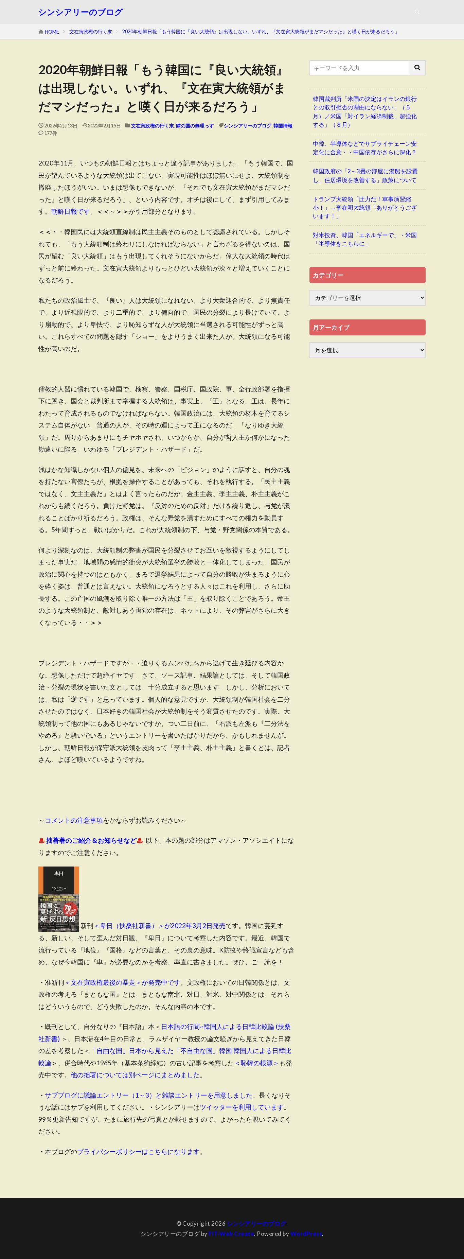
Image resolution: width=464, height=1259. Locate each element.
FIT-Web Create (231, 1233)
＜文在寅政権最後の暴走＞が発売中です (122, 982)
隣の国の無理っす (195, 125)
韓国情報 (282, 125)
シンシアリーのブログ (80, 12)
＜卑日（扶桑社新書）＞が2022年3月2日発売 (159, 926)
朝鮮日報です (70, 211)
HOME (52, 32)
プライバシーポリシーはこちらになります (138, 1151)
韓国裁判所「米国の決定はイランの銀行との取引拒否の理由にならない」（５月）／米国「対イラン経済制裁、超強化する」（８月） (365, 111)
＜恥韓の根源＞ (256, 1063)
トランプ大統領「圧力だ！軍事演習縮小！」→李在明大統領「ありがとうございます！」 (365, 207)
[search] (417, 67)
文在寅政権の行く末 (90, 31)
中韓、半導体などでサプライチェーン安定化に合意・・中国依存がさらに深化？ (365, 148)
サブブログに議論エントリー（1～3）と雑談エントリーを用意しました (148, 1095)
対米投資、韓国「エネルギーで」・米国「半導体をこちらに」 (365, 239)
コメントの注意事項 (74, 820)
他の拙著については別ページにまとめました (135, 1075)
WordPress (306, 1233)
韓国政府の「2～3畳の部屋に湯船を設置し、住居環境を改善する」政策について (365, 175)
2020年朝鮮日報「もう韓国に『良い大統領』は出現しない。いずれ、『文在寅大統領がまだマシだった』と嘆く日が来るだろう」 (260, 31)
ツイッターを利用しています (242, 1107)
